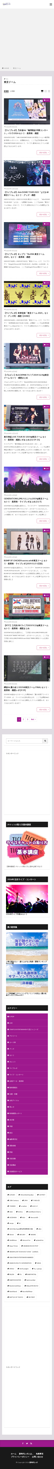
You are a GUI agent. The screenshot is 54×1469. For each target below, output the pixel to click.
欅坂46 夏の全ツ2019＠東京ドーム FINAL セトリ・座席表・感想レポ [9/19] (26, 688)
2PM (26, 1200)
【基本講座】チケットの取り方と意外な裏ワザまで (24, 866)
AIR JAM (22, 1235)
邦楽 (11, 1152)
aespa (11, 1223)
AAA (11, 1212)
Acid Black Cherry (34, 1212)
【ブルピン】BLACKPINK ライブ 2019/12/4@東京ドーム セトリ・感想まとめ (26, 376)
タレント (12, 1062)
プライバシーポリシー (20, 1457)
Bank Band (13, 1291)
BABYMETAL (31, 1274)
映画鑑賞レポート (15, 1113)
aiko (39, 1229)
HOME (6, 68)
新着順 (6, 91)
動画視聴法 (13, 1088)
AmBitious (13, 1240)
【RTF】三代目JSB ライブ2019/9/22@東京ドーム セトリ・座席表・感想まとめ (26, 626)
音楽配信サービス (15, 1171)
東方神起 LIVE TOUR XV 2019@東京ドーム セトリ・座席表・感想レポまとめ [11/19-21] (25, 438)
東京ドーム (17, 68)
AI (19, 1223)
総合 (11, 1133)
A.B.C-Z (34, 1206)
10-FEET (42, 1195)
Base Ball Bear (27, 1291)
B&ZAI (11, 1274)
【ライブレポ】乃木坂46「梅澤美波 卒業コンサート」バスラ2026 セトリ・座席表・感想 (26, 131)
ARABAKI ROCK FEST (30, 1246)
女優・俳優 (13, 1094)
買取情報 (12, 1146)
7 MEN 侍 (36, 1200)
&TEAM (12, 1195)
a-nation (24, 1206)
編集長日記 (13, 1139)
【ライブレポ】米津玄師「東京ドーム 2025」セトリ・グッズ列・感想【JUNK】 (26, 314)
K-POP (11, 1016)
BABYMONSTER (15, 1280)
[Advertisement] (27, 38)
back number (31, 1280)
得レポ (11, 1107)
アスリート (13, 1036)
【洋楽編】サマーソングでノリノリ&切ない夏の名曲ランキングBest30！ (26, 994)
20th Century (14, 1200)
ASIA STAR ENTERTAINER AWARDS (21, 1257)
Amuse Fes (26, 1240)
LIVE (47, 100)
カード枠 (12, 1042)
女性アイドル (14, 1100)
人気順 (12, 91)
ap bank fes (40, 1240)
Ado (23, 1217)
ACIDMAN (13, 1217)
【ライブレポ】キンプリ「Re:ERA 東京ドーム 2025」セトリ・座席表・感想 (24, 255)
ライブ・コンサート (16, 1075)
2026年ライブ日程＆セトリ (16, 914)
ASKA (39, 1263)
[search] (45, 740)
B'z (21, 1274)
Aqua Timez (13, 1246)
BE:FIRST (32, 1297)
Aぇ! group (38, 1269)
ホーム (13, 1454)
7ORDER (12, 1206)
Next (32, 719)
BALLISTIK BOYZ (32, 1286)
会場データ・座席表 (16, 1081)
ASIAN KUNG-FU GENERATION (20, 1263)
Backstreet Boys (15, 1286)
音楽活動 (12, 1159)
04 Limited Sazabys (27, 1195)
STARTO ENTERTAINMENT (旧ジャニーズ (23, 1029)
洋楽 (11, 1126)
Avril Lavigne (24, 1269)
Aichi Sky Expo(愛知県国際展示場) (21, 1229)
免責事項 (39, 1454)
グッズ (11, 1049)
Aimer (11, 1235)
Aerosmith (34, 1217)
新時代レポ (33, 1462)
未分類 (11, 1120)
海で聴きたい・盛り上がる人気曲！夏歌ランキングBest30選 (26, 962)
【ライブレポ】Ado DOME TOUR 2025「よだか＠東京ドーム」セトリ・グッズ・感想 (26, 193)
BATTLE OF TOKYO (16, 1297)
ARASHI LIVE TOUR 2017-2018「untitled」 (24, 1252)
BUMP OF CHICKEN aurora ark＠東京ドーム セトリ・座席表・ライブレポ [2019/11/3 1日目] (26, 562)
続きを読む (43, 152)
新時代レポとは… (26, 1454)
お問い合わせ (37, 1457)
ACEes (20, 1212)
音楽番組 (12, 1165)
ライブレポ (13, 1068)
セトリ (11, 1055)
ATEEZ (11, 1269)
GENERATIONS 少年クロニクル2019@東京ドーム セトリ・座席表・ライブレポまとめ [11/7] (26, 500)
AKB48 (33, 1235)
